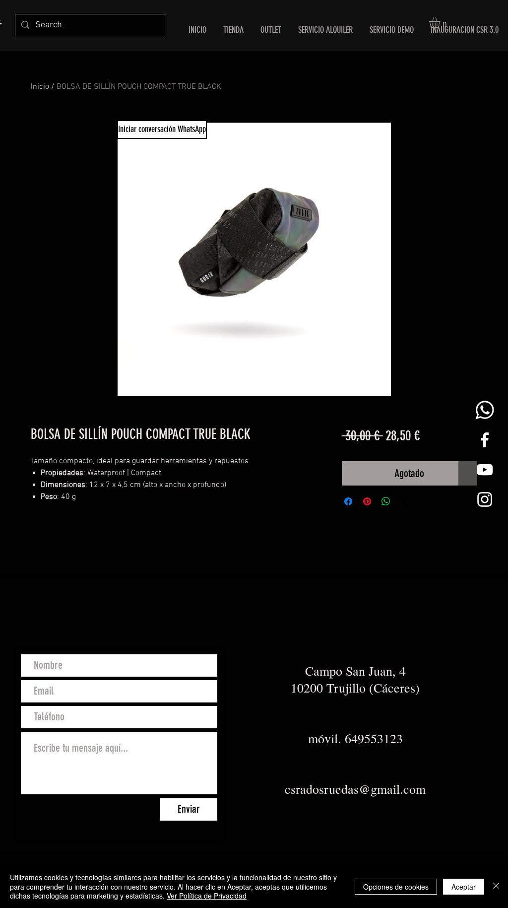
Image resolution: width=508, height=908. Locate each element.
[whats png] (485, 410)
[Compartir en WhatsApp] (386, 501)
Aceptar (463, 887)
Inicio (40, 87)
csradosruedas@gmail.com (355, 788)
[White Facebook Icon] (485, 440)
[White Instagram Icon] (485, 499)
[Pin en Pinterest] (367, 501)
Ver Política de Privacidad (207, 896)
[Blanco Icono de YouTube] (485, 470)
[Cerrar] (496, 886)
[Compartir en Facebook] (348, 501)
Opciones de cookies (396, 887)
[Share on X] (405, 501)
